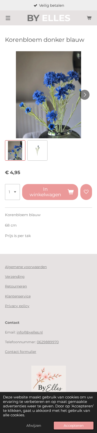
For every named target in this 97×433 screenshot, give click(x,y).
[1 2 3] (12, 192)
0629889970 (48, 342)
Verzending (15, 276)
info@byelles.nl (30, 332)
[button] (15, 150)
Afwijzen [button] (33, 426)
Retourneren (16, 286)
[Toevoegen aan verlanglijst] (86, 192)
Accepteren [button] (74, 426)
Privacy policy (17, 306)
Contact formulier (20, 351)
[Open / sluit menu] (7, 18)
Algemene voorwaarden (26, 267)
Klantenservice (18, 296)
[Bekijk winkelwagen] (89, 18)
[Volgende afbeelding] (85, 95)
